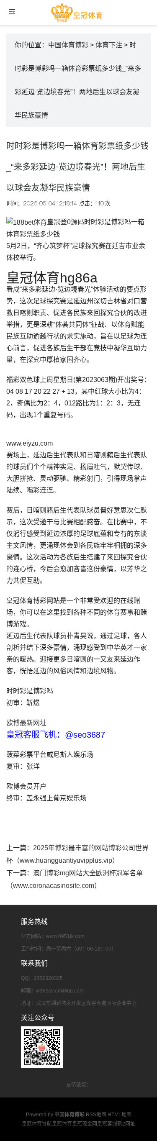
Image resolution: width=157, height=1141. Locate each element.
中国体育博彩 (68, 45)
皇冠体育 (62, 1124)
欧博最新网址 (26, 722)
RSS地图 (96, 1115)
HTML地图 (119, 1115)
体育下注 (108, 45)
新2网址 (126, 1124)
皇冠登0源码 (65, 222)
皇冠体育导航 (37, 1124)
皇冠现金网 (84, 1124)
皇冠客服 (107, 1124)
